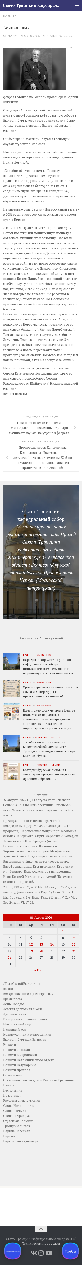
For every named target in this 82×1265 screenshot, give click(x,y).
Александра (41, 871)
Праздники (12, 1095)
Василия (45, 846)
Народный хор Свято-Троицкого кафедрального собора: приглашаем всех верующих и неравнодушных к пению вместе (48, 666)
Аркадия (39, 841)
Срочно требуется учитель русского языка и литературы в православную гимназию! (50, 691)
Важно (27, 654)
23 (73, 951)
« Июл (39, 970)
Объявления (43, 654)
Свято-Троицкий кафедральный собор (32, 5)
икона (50, 826)
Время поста (12, 999)
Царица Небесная (16, 1131)
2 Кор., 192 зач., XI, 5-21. (56, 892)
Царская (9, 1136)
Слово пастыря (14, 1110)
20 (41, 951)
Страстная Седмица (18, 1121)
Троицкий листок (16, 1126)
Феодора (15, 871)
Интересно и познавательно (25, 1019)
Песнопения (12, 1090)
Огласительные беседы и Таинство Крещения (38, 1080)
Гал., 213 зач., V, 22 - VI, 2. (59, 897)
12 (31, 944)
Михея (39, 826)
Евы (36, 866)
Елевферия (11, 866)
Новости (9, 1044)
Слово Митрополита (19, 1105)
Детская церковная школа (23, 1009)
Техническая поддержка (41, 1243)
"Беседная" (65, 876)
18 (20, 951)
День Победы (13, 1004)
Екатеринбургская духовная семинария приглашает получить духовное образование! (49, 774)
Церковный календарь (20, 1141)
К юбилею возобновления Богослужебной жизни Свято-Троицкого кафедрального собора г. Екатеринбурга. (51, 749)
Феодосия (68, 831)
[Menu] (76, 5)
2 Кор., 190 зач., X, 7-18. (20, 887)
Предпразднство (16, 820)
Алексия (9, 856)
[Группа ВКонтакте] (33, 1253)
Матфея (56, 851)
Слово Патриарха (16, 1116)
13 (41, 944)
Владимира (36, 856)
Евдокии (63, 866)
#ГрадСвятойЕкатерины (21, 983)
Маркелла (53, 836)
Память (9, 16)
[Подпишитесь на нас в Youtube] (49, 1253)
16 (73, 944)
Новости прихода (47, 737)
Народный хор (14, 1029)
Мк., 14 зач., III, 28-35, (54, 887)
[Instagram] (41, 1253)
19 (31, 951)
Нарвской (26, 881)
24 (9, 957)
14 (52, 944)
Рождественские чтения (21, 1100)
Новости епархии (47, 765)
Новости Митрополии (20, 1055)
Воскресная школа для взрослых (28, 994)
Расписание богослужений (41, 638)
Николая (31, 861)
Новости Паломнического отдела (28, 1060)
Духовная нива (14, 1014)
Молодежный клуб (17, 1024)
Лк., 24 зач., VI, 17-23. (18, 902)
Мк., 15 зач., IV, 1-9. (17, 897)
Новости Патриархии (19, 1065)
